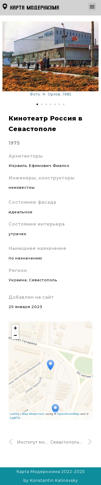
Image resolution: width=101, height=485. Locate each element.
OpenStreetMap (68, 414)
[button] (92, 6)
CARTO (15, 418)
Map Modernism (33, 414)
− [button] (15, 335)
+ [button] (15, 328)
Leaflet (14, 414)
